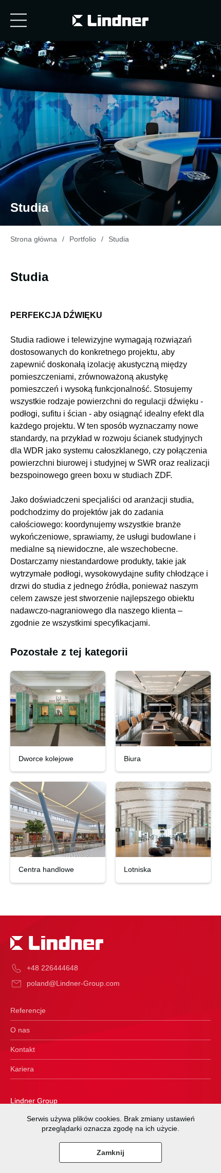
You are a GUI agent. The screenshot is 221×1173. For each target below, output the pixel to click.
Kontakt (22, 1049)
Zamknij (110, 1152)
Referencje (28, 1010)
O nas (20, 1030)
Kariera (22, 1069)
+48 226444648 (52, 968)
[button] (18, 21)
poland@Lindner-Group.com (73, 983)
